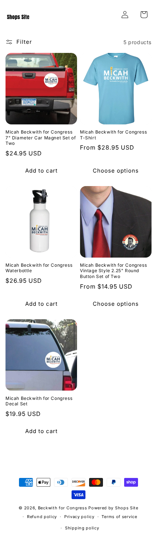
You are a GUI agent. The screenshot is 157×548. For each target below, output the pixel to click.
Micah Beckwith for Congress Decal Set (38, 401)
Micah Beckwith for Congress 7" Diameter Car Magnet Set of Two (40, 137)
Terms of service (119, 516)
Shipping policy (82, 527)
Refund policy (42, 516)
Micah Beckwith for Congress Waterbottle (38, 268)
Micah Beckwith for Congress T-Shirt (113, 134)
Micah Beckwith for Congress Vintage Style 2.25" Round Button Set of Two (113, 270)
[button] (144, 15)
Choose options (116, 170)
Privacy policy (79, 516)
